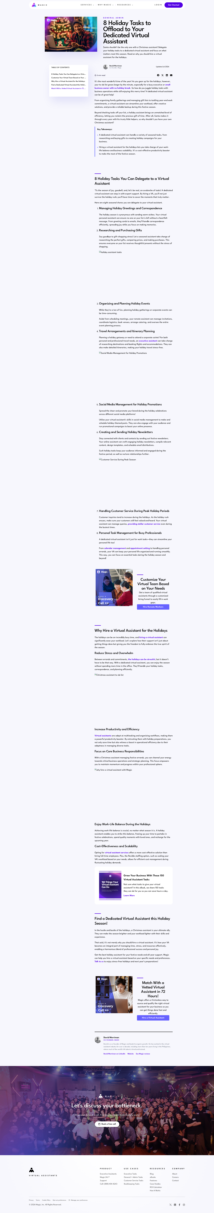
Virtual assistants (103, 736)
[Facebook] (179, 1205)
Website (131, 1054)
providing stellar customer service (144, 524)
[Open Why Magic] (113, 5)
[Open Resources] (132, 5)
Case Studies (155, 1184)
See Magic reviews (143, 1054)
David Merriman (115, 66)
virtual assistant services (117, 853)
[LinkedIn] (175, 1205)
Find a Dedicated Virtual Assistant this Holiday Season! (68, 85)
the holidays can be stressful (141, 659)
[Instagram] (184, 1205)
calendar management (115, 548)
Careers (175, 1177)
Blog (152, 1174)
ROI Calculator (156, 1187)
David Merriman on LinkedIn (114, 1054)
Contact (175, 1181)
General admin (113, 18)
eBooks (153, 1177)
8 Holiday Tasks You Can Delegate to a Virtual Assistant (68, 74)
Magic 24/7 (104, 1177)
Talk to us (99, 962)
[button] (158, 75)
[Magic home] (31, 1170)
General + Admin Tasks (133, 1177)
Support (103, 1181)
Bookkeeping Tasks (131, 1184)
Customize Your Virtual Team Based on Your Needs (68, 78)
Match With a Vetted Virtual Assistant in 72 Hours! (68, 88)
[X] (170, 1205)
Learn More (129, 896)
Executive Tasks (130, 1174)
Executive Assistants (108, 1174)
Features (153, 1181)
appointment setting (140, 548)
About (174, 1174)
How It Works (155, 1191)
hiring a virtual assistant (151, 637)
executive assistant (148, 341)
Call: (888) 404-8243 (108, 1184)
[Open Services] (93, 5)
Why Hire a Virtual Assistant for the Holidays (68, 81)
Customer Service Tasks (133, 1181)
